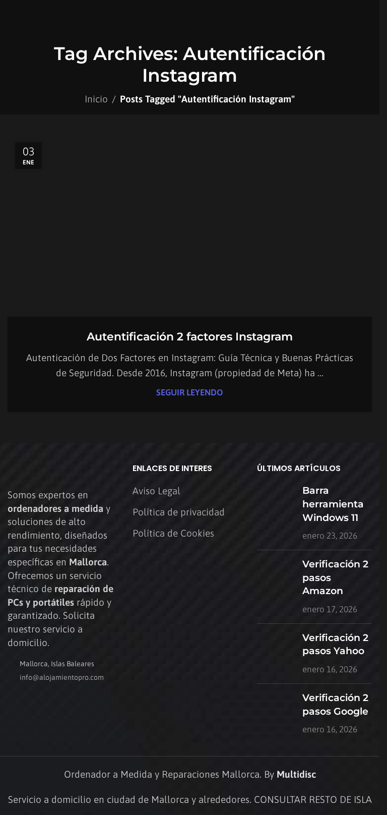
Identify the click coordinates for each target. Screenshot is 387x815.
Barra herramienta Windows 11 (333, 504)
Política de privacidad (179, 511)
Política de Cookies (173, 533)
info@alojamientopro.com (62, 677)
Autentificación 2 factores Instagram (190, 336)
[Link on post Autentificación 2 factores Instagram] (190, 226)
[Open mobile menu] (368, 18)
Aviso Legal (156, 490)
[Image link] (63, 469)
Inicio (96, 98)
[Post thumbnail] (276, 513)
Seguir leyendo (189, 392)
